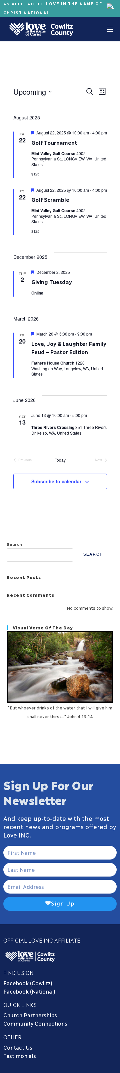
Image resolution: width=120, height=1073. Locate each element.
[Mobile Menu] (110, 29)
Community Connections (36, 1023)
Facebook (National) (29, 991)
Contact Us (17, 1047)
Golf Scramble (50, 199)
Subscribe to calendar (56, 481)
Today (60, 460)
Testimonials (19, 1055)
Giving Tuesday (51, 282)
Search (14, 544)
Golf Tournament (54, 142)
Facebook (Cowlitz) (27, 983)
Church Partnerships (30, 1015)
